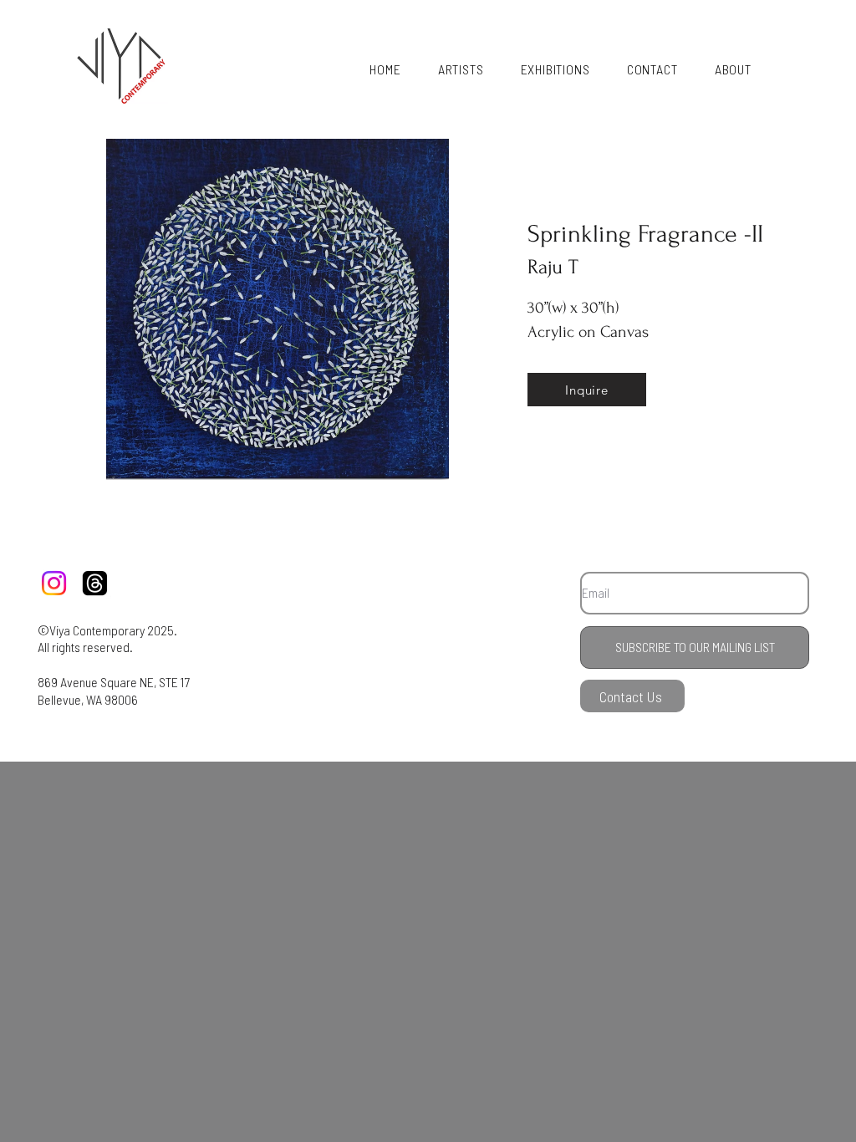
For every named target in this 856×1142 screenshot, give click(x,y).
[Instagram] (54, 583)
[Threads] (95, 583)
